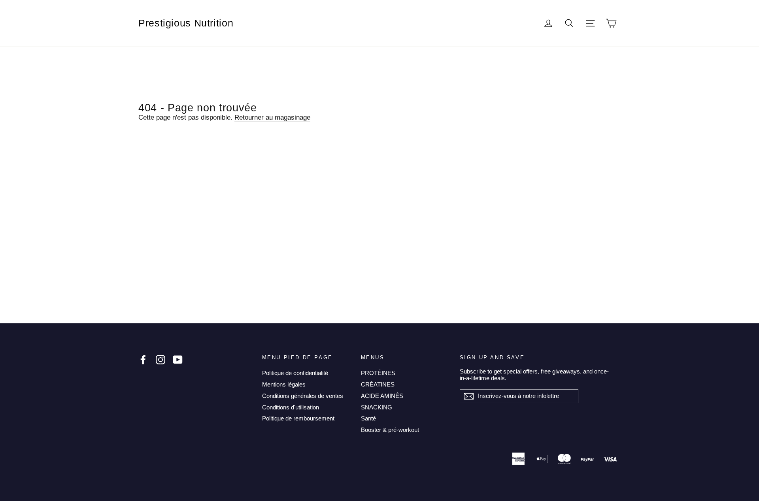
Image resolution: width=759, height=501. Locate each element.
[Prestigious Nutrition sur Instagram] (160, 359)
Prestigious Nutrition (185, 22)
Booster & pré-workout (390, 429)
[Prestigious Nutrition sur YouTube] (178, 359)
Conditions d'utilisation (290, 407)
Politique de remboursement (298, 418)
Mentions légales (284, 384)
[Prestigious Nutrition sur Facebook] (143, 359)
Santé (368, 418)
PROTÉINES (378, 373)
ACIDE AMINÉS (382, 395)
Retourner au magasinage (272, 117)
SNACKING (376, 407)
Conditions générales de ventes (302, 395)
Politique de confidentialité (295, 373)
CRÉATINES (378, 384)
